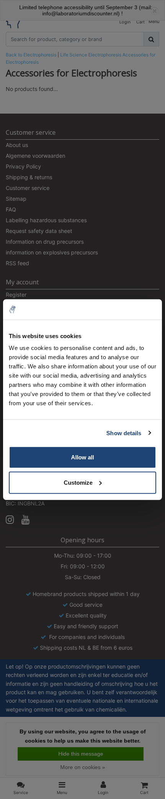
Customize (78, 482)
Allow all (82, 457)
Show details (123, 432)
